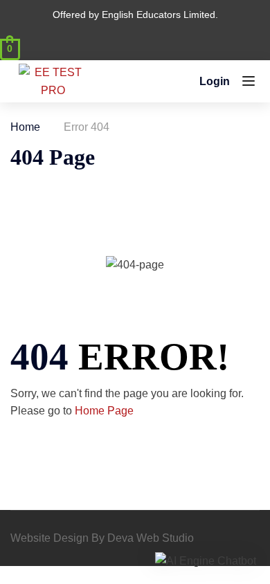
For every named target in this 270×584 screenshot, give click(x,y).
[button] (205, 560)
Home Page (104, 411)
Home (25, 127)
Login (214, 81)
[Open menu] (250, 84)
